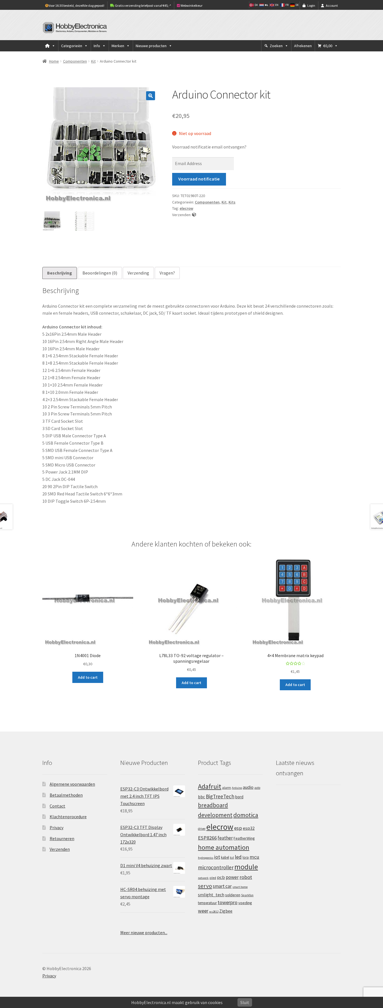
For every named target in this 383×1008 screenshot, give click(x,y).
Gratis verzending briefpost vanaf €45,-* (142, 5)
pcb (221, 877)
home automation (223, 847)
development (215, 815)
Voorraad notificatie (199, 179)
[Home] (50, 45)
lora (246, 857)
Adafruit (209, 786)
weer (203, 911)
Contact (57, 806)
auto (257, 788)
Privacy (56, 827)
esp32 (249, 828)
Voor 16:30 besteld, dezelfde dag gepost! (76, 5)
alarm (226, 787)
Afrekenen (303, 45)
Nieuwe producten (151, 45)
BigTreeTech (220, 796)
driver (202, 829)
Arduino (237, 788)
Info (97, 45)
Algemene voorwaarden (72, 784)
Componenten (75, 61)
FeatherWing (244, 838)
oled (212, 878)
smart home (240, 887)
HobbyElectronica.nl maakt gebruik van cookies (177, 1002)
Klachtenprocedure (68, 816)
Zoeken (276, 45)
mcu (254, 857)
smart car (222, 886)
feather (225, 838)
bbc (201, 796)
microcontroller (216, 867)
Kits (232, 202)
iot (217, 857)
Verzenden (60, 849)
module (246, 866)
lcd (232, 858)
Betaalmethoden (66, 795)
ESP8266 (207, 838)
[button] (150, 95)
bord (239, 796)
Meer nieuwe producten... (143, 932)
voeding (245, 902)
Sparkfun (247, 895)
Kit (93, 61)
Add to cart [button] (88, 677)
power (232, 877)
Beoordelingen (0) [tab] (99, 273)
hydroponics (205, 858)
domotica (245, 815)
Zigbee (225, 911)
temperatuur (207, 902)
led (238, 857)
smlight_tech (211, 894)
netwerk (203, 878)
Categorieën (71, 45)
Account (332, 5)
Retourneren (62, 838)
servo (205, 886)
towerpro (227, 902)
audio (248, 787)
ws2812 (213, 911)
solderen (232, 894)
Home (54, 61)
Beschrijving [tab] (59, 273)
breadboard (213, 805)
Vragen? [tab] (167, 273)
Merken (118, 45)
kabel (225, 857)
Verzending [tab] (138, 273)
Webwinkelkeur (191, 5)
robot (245, 877)
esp (238, 828)
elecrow (186, 208)
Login (311, 5)
